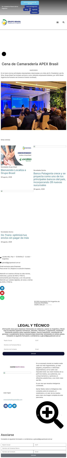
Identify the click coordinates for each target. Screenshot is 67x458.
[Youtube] (2, 293)
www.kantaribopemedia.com (12, 400)
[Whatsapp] (2, 298)
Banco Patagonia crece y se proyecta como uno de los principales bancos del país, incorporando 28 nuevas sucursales (50, 179)
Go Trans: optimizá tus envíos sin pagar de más (15, 236)
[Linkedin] (2, 288)
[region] (33, 314)
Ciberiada (48, 304)
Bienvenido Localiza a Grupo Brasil (13, 172)
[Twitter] (10, 406)
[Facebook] (5, 406)
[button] (57, 22)
